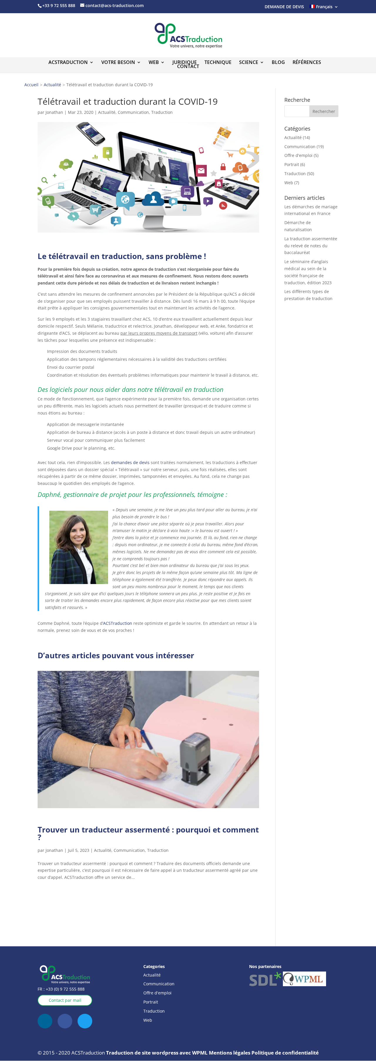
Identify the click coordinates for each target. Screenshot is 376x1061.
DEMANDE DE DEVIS (284, 6)
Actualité (52, 84)
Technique (217, 62)
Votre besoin (118, 62)
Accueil (31, 84)
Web (154, 62)
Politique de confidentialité (285, 1052)
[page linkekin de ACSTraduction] (45, 1021)
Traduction (162, 112)
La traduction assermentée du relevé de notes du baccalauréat (310, 245)
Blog (278, 62)
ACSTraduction (68, 62)
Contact (188, 66)
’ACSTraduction (117, 623)
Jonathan (54, 112)
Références (307, 62)
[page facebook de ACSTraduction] (65, 1021)
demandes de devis (130, 462)
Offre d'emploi (298, 155)
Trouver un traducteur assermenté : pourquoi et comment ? (148, 833)
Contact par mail (65, 1000)
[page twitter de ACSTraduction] (85, 1021)
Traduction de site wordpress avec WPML (157, 1052)
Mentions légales (229, 1052)
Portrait (291, 164)
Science (248, 62)
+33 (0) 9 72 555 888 (65, 989)
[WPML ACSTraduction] (304, 984)
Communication (133, 112)
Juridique (184, 62)
